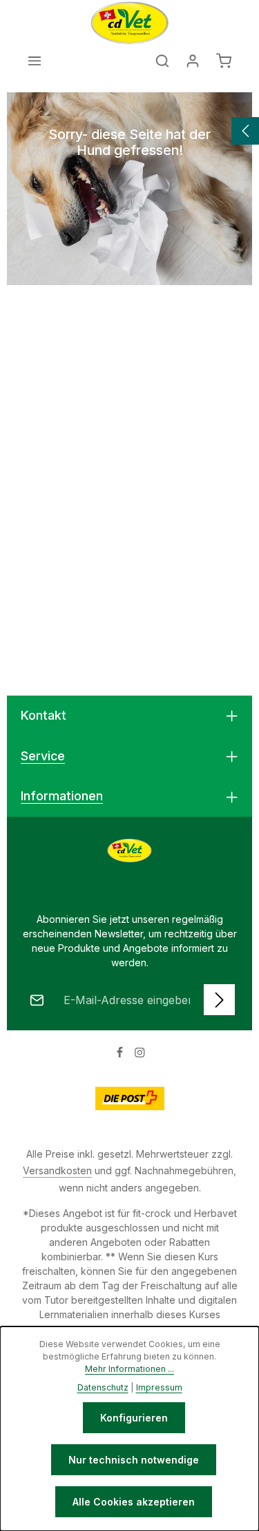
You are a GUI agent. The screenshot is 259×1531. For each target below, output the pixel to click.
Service (43, 756)
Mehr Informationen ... (129, 1369)
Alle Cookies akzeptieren (134, 1502)
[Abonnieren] (219, 999)
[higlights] (245, 131)
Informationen (62, 796)
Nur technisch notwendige (133, 1460)
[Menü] (34, 60)
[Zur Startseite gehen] (130, 22)
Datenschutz (102, 1387)
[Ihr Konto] (193, 60)
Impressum (159, 1387)
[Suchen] (162, 60)
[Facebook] (121, 1055)
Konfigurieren (134, 1418)
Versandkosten (57, 1170)
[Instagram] (140, 1055)
